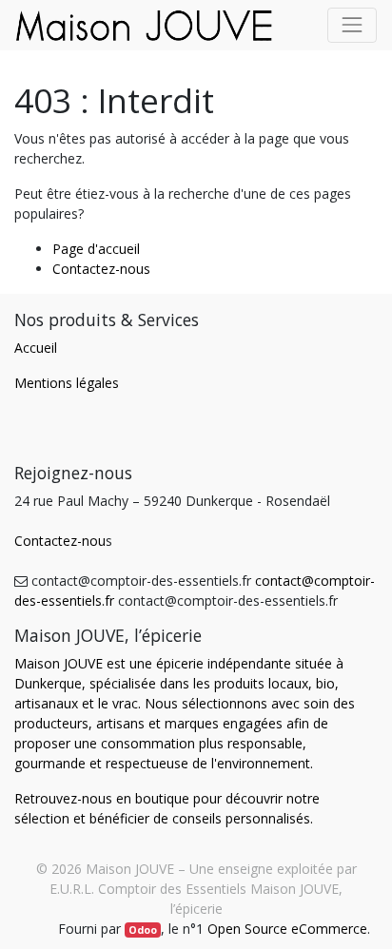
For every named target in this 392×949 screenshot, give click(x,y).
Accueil (35, 348)
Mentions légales (66, 383)
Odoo (142, 930)
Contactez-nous (101, 269)
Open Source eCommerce (287, 929)
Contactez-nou (60, 541)
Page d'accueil (96, 249)
